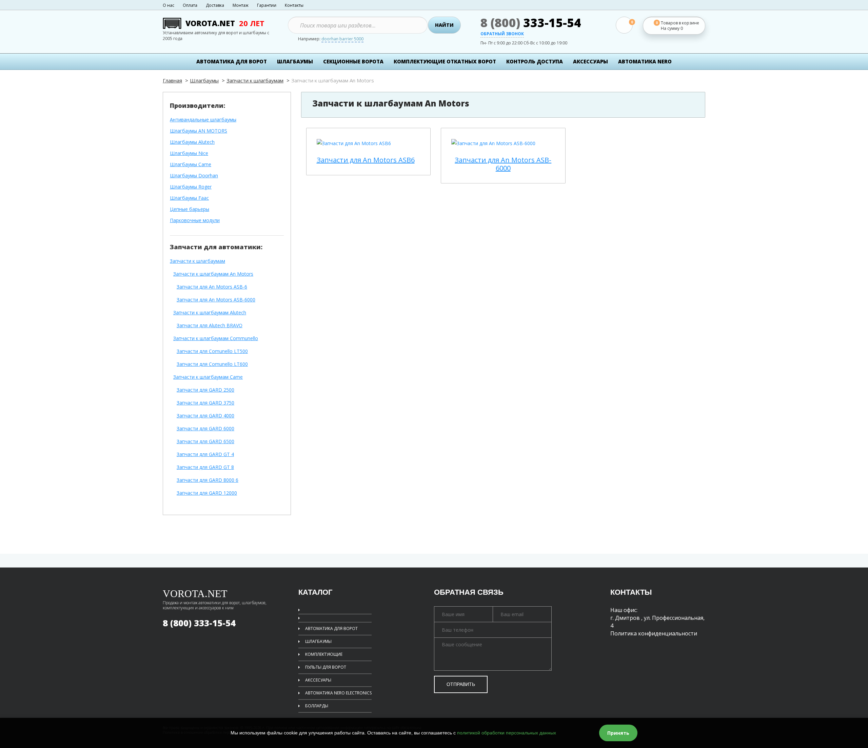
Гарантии (266, 5)
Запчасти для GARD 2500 (205, 390)
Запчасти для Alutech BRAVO (209, 326)
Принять (618, 733)
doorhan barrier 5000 (342, 39)
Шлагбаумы (295, 61)
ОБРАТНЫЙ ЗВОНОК (502, 34)
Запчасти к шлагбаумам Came (208, 377)
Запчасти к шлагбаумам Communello (215, 338)
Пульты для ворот (325, 667)
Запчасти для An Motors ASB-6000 (216, 300)
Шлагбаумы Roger (191, 187)
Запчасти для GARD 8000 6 (207, 480)
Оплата (190, 5)
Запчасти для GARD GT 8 (205, 467)
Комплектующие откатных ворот (445, 61)
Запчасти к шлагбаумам (254, 80)
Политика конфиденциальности (653, 633)
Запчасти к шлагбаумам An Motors (213, 274)
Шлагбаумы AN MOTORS (198, 131)
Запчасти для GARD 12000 (207, 493)
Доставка (215, 5)
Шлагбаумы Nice (189, 153)
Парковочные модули (195, 220)
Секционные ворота (353, 61)
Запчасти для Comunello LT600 (212, 364)
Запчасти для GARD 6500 (205, 442)
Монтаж (241, 5)
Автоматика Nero (645, 61)
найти (444, 25)
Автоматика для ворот (231, 61)
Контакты (294, 5)
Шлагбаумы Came (190, 165)
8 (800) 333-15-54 (199, 623)
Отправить (461, 684)
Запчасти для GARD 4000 (205, 416)
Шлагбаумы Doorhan (194, 176)
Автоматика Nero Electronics (338, 693)
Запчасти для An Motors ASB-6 (212, 287)
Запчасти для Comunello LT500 (212, 351)
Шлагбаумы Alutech (192, 142)
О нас (168, 5)
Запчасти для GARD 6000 (205, 429)
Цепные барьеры (189, 209)
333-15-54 (530, 23)
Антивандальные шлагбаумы (203, 120)
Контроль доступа (534, 61)
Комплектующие (323, 654)
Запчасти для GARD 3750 (205, 403)
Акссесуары (318, 680)
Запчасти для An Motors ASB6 (366, 160)
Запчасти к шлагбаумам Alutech (209, 313)
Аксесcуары (590, 61)
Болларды (316, 706)
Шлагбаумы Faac (189, 198)
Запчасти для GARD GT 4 (205, 454)
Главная (172, 80)
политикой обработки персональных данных (506, 732)
